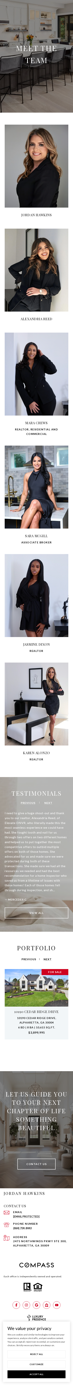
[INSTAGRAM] (26, 1305)
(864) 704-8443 (22, 1228)
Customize (36, 1364)
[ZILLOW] (46, 1305)
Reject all (36, 1354)
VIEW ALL (36, 912)
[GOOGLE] (36, 1305)
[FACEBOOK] (16, 1305)
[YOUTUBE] (56, 1305)
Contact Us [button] (36, 1164)
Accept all (36, 1374)
